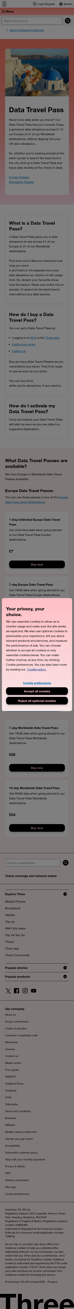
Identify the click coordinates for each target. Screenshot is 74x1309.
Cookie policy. (36, 669)
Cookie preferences (37, 682)
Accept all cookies (37, 691)
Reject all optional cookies (37, 700)
